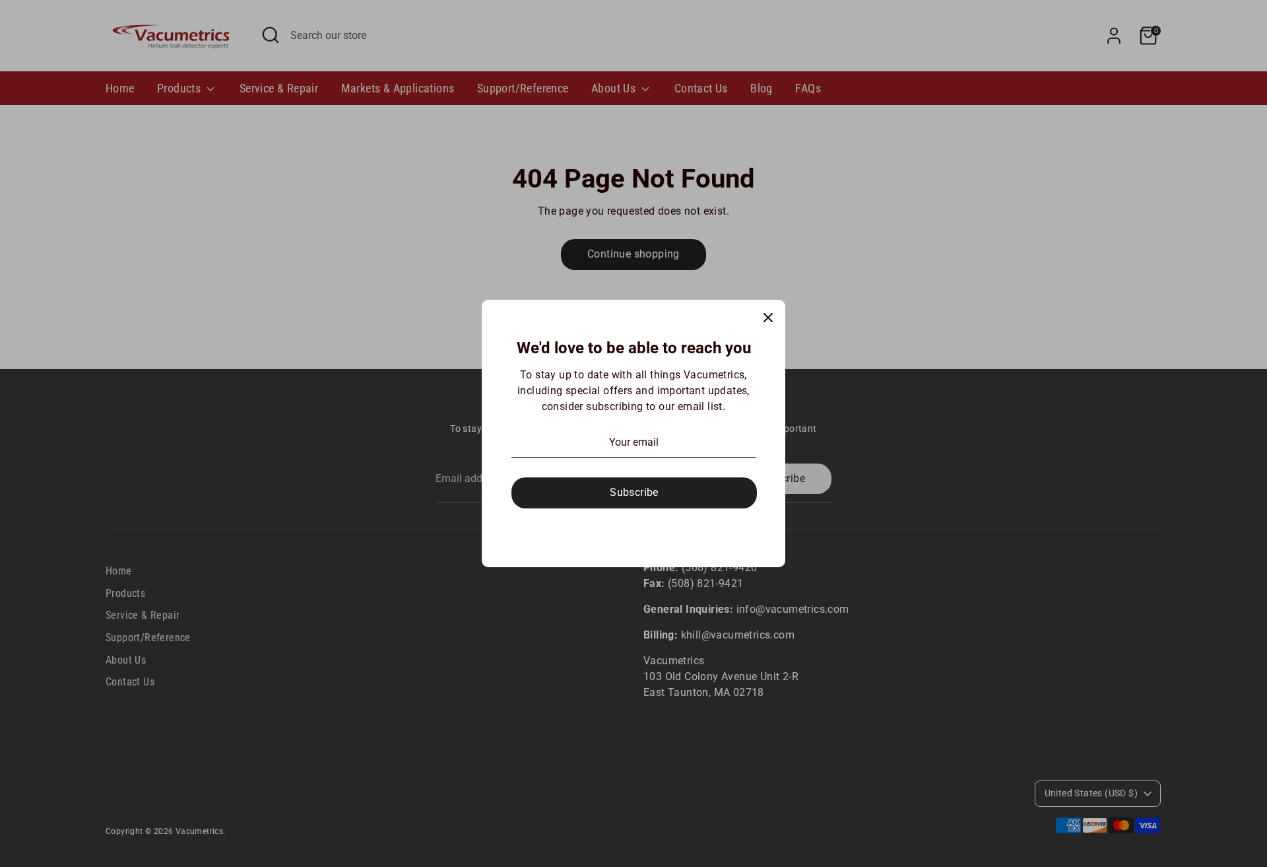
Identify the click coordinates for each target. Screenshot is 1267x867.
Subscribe (634, 492)
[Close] (768, 316)
